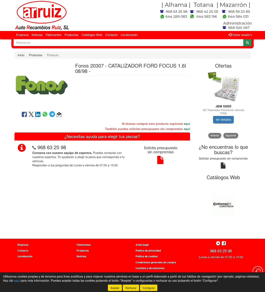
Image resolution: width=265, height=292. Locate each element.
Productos (71, 34)
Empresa (22, 34)
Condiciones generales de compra (156, 262)
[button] (59, 114)
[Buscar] (247, 42)
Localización (129, 34)
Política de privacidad (148, 250)
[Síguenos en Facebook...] (224, 244)
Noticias (37, 34)
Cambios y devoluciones (150, 268)
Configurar (149, 288)
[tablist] (223, 104)
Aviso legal (142, 245)
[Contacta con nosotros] (258, 271)
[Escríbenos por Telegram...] (218, 244)
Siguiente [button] (230, 135)
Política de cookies (147, 256)
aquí (187, 124)
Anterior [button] (214, 135)
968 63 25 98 (51, 147)
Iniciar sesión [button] (240, 34)
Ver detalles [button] (223, 119)
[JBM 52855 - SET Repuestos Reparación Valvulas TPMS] (223, 86)
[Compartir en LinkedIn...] (38, 114)
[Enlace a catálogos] (223, 204)
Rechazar (130, 288)
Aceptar (115, 288)
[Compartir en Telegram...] (53, 114)
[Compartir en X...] (31, 114)
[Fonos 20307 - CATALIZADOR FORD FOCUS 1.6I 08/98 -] (41, 84)
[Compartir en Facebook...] (24, 114)
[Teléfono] (34, 147)
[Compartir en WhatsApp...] (45, 114)
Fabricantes (53, 34)
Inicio (21, 55)
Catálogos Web (92, 34)
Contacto (111, 34)
